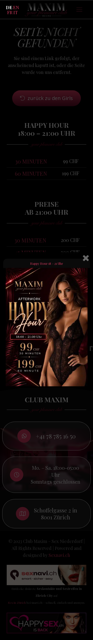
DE (9, 7)
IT (15, 12)
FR (9, 12)
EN (16, 7)
